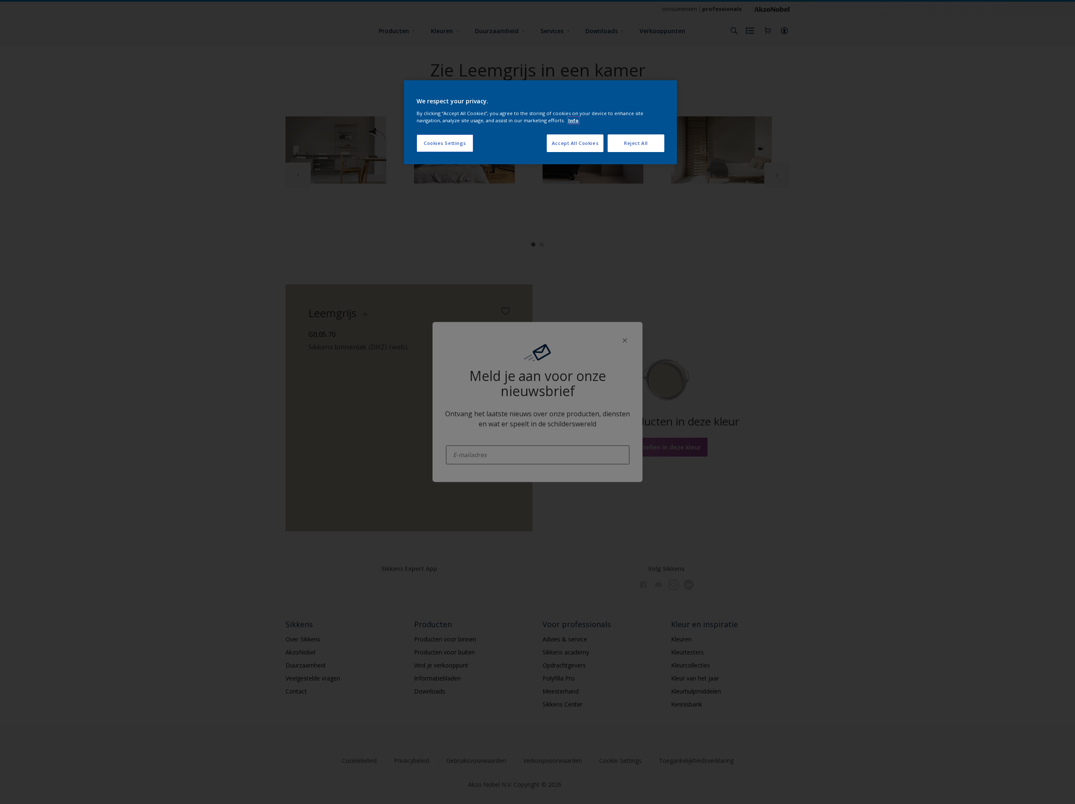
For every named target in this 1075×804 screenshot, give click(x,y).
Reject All (636, 143)
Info (573, 120)
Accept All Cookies (575, 143)
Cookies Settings (445, 143)
